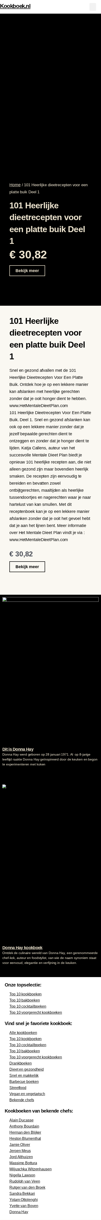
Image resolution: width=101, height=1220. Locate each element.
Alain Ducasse (21, 1120)
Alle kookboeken (23, 1033)
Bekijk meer (27, 270)
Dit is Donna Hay (17, 749)
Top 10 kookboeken (25, 994)
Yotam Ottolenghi (23, 1200)
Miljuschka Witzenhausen (30, 1169)
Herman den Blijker (25, 1132)
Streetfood (17, 1088)
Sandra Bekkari (22, 1194)
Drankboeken (20, 1063)
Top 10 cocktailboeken (27, 1006)
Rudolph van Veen (24, 1181)
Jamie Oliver (19, 1145)
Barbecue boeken (24, 1082)
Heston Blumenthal (25, 1139)
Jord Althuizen (21, 1157)
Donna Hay (18, 1212)
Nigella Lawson (22, 1175)
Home (15, 184)
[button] (92, 7)
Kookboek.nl (15, 6)
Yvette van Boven (23, 1206)
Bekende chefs (21, 1100)
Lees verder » (11, 773)
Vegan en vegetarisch (27, 1094)
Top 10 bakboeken (24, 1000)
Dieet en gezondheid (26, 1069)
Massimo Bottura (23, 1163)
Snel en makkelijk (24, 1075)
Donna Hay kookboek (22, 947)
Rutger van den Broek (27, 1187)
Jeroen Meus (20, 1151)
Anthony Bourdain (24, 1126)
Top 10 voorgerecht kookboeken (35, 1012)
